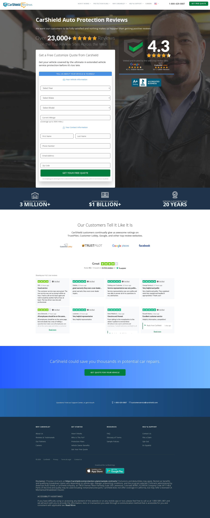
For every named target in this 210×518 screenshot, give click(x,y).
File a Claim (146, 437)
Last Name (79, 132)
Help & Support (135, 4)
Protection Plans (100, 4)
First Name (44, 132)
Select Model (44, 104)
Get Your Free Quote (75, 172)
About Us (39, 433)
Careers (148, 4)
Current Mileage (45, 113)
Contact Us (146, 433)
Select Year (44, 84)
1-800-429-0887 (177, 3)
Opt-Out (145, 441)
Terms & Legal (66, 459)
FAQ (108, 433)
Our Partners (41, 441)
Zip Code (43, 161)
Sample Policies (113, 441)
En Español (146, 445)
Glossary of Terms (114, 437)
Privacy (55, 459)
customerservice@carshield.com (144, 402)
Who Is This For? (77, 437)
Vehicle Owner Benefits (80, 445)
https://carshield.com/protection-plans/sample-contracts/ (91, 481)
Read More (70, 505)
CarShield (46, 459)
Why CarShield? (119, 4)
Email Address (45, 152)
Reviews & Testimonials (45, 437)
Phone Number (45, 142)
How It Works (83, 4)
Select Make (44, 94)
